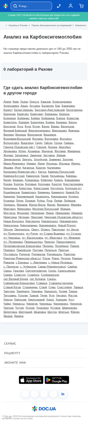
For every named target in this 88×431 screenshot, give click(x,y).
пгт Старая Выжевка (52, 233)
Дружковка (10, 151)
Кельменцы (57, 175)
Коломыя (30, 184)
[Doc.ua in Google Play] (57, 380)
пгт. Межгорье (53, 237)
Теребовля (22, 291)
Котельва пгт (73, 188)
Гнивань (69, 142)
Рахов (46, 258)
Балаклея (48, 105)
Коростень (25, 188)
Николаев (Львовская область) (63, 217)
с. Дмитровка (38, 262)
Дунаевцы (34, 151)
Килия (7, 180)
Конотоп (57, 184)
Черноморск (60, 303)
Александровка (61, 101)
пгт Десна (73, 229)
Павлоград (58, 229)
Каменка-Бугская (14, 175)
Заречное (36, 155)
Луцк (49, 200)
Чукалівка (42, 307)
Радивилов (38, 254)
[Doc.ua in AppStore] (31, 380)
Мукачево (23, 213)
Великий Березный (15, 130)
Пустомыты (10, 254)
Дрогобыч (65, 147)
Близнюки (9, 118)
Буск (20, 126)
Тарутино (9, 291)
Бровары (61, 122)
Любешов (70, 200)
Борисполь (10, 122)
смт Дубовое (37, 279)
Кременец (44, 192)
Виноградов (34, 134)
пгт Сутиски (73, 233)
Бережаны (51, 114)
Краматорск (28, 192)
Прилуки (63, 250)
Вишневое (50, 134)
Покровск (9, 250)
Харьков (46, 101)
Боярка (50, 122)
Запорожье (21, 155)
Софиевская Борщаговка (19, 283)
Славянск (33, 274)
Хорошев (61, 299)
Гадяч (38, 142)
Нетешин (23, 217)
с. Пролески (10, 266)
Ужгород (61, 295)
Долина (52, 147)
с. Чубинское (28, 266)
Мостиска (9, 213)
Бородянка (37, 122)
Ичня (18, 167)
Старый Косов (12, 287)
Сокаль (51, 279)
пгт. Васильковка (32, 237)
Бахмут (7, 110)
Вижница (73, 130)
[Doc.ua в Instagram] (34, 394)
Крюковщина (59, 196)
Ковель (58, 180)
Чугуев (19, 307)
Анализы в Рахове (16, 25)
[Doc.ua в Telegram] (44, 394)
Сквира (7, 274)
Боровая (24, 122)
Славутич (20, 274)
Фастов (72, 295)
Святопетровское (36, 270)
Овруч (35, 229)
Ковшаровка (72, 180)
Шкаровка (40, 312)
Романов (8, 262)
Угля (51, 295)
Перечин (49, 241)
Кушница (8, 200)
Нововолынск (49, 221)
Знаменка (55, 159)
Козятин (19, 184)
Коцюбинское (11, 192)
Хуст (71, 299)
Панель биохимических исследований (49, 25)
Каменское (32, 175)
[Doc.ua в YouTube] (53, 394)
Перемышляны (33, 241)
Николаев (37, 217)
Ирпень (75, 163)
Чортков (8, 307)
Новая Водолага (13, 221)
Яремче (19, 316)
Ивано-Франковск (14, 163)
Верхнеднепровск (39, 130)
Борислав (73, 118)
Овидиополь (22, 229)
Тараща (78, 287)
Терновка (36, 291)
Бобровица (48, 118)
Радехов (24, 254)
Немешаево (62, 213)
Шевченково (69, 307)
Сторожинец (30, 287)
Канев (45, 175)
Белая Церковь (23, 110)
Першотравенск (66, 241)
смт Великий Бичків (15, 279)
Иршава (8, 167)
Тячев (43, 295)
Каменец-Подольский (61, 171)
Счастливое (64, 287)
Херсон (7, 299)
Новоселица (10, 225)
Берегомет (36, 114)
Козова (7, 184)
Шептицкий (25, 312)
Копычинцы (10, 188)
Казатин (41, 167)
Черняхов (76, 303)
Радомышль (54, 254)
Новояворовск (47, 225)
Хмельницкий (36, 299)
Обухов (8, 229)
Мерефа (76, 204)
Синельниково (66, 270)
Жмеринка (73, 151)
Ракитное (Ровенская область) (22, 258)
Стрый (43, 287)
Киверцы (71, 175)
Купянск (74, 196)
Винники (8, 134)
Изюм (41, 163)
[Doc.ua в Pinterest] (63, 394)
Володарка (51, 138)
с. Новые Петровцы (60, 262)
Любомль (9, 204)
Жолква (8, 155)
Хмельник (20, 299)
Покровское (24, 250)
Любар (58, 200)
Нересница (10, 217)
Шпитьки (63, 312)
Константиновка (73, 184)
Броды (73, 122)
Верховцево (59, 130)
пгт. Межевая (72, 237)
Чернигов (32, 303)
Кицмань (18, 180)
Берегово (23, 114)
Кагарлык (28, 167)
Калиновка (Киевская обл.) (19, 171)
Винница (20, 134)
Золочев (67, 159)
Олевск (45, 229)
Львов (24, 101)
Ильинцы (51, 163)
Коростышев (41, 188)
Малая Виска (37, 204)
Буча (28, 126)
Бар (57, 105)
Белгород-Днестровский (50, 110)
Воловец (37, 138)
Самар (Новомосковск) (52, 266)
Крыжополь (42, 196)
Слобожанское (50, 274)
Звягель (27, 159)
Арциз (24, 105)
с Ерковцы (22, 262)
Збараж (60, 155)
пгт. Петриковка (13, 241)
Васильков (67, 126)
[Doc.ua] (5, 6)
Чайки (7, 303)
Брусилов (9, 126)
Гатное (58, 142)
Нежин (50, 213)
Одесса (34, 101)
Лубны (41, 200)
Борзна (60, 118)
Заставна (49, 155)
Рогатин (65, 258)
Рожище (77, 258)
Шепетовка (10, 312)
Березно (64, 114)
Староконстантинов (61, 283)
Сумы (52, 287)
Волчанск (66, 138)
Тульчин (23, 295)
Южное (75, 312)
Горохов (41, 147)
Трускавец (9, 295)
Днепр (7, 101)
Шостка (52, 312)
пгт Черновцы (11, 237)
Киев (16, 101)
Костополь (57, 188)
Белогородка (74, 110)
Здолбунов (40, 159)
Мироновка (24, 208)
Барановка (68, 105)
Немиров (76, 213)
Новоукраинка (28, 225)
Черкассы (18, 303)
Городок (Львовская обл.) (19, 147)
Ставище (41, 283)
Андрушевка (11, 105)
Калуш (42, 171)
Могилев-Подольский (45, 208)
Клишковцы (32, 180)
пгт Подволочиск (13, 233)
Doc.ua (7, 416)
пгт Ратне (32, 233)
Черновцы (45, 303)
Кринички (9, 196)
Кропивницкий (25, 196)
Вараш (55, 126)
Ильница (64, 163)
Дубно (22, 151)
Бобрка (35, 118)
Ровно (55, 258)
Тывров (33, 295)
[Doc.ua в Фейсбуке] (25, 394)
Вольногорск (11, 142)
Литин (19, 200)
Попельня (51, 250)
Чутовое (55, 307)
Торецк (73, 291)
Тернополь (50, 291)
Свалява (18, 270)
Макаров (22, 204)
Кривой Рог (72, 192)
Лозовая (30, 200)
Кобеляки (46, 180)
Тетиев (63, 291)
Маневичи (63, 204)
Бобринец (23, 118)
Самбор (72, 266)
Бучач (36, 126)
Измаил (31, 163)
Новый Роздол (67, 225)
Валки (45, 126)
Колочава (44, 184)
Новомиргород (68, 221)
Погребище (62, 246)
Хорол (50, 299)
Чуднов (30, 307)
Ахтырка (34, 105)
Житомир (60, 151)
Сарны (7, 270)
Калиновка (53, 167)
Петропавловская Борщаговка (22, 246)
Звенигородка (11, 159)
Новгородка (32, 221)
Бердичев (9, 114)
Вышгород (27, 142)
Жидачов (47, 151)
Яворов (7, 316)
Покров (74, 246)
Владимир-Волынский (17, 138)
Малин (51, 204)
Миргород (9, 208)
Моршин (65, 208)
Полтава (38, 250)
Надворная (37, 213)
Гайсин (48, 142)
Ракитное (69, 254)
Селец (52, 270)
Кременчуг (57, 192)
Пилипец (48, 246)
